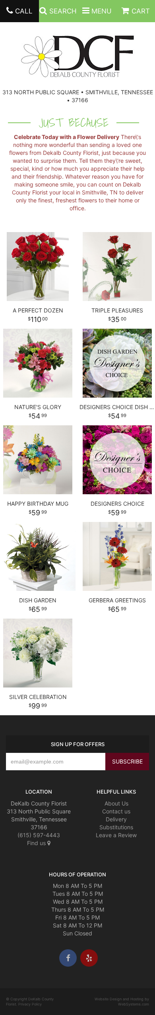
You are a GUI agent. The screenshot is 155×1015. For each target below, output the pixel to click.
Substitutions (116, 827)
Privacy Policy (30, 1004)
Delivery (116, 819)
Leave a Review (116, 835)
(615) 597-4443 (38, 835)
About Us (116, 803)
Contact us (116, 811)
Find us (37, 843)
